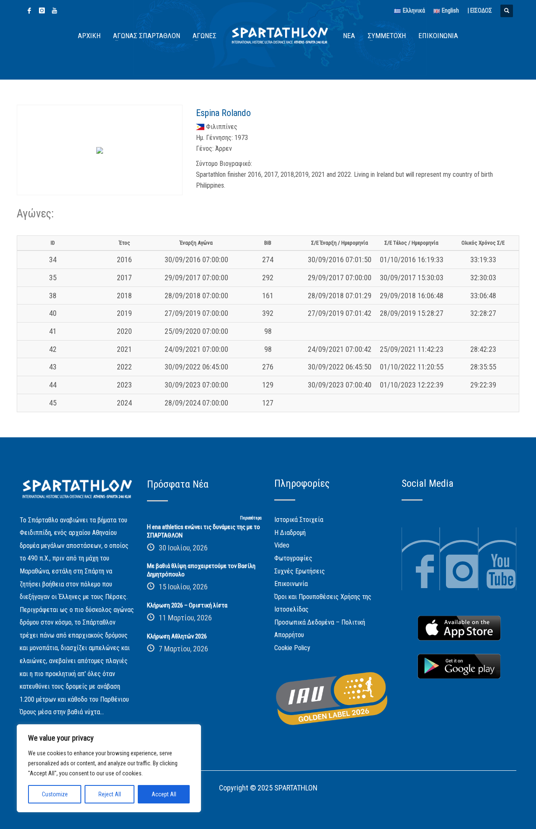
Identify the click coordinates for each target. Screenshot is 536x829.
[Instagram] (42, 10)
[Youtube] (54, 10)
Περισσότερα (251, 518)
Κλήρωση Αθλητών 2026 (177, 636)
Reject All (109, 794)
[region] (109, 768)
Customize (55, 794)
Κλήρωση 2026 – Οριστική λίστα (187, 605)
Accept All (164, 794)
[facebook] (29, 10)
